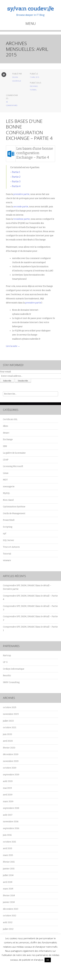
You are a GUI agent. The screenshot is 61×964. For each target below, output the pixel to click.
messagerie (9, 486)
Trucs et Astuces (11, 547)
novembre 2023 (11, 714)
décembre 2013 (10, 909)
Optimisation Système (14, 506)
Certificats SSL (10, 419)
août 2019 (8, 781)
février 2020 (9, 748)
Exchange (34, 86)
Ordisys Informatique (13, 669)
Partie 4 (16, 186)
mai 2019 (7, 788)
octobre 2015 (9, 842)
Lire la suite (13, 346)
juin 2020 (7, 734)
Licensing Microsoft (13, 466)
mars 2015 (8, 855)
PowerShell (8, 520)
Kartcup (7, 655)
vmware (7, 560)
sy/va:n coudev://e (30, 9)
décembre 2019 (10, 754)
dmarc (6, 433)
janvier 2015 (9, 868)
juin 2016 (7, 835)
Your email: (5, 371)
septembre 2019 (11, 774)
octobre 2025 (9, 707)
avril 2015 (7, 848)
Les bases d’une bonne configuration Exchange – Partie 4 (29, 129)
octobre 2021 (9, 727)
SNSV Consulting (11, 682)
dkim (5, 426)
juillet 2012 (8, 929)
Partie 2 (16, 176)
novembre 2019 (11, 761)
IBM (5, 446)
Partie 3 (16, 181)
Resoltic (7, 675)
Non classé (8, 500)
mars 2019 (8, 801)
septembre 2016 (11, 828)
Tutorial (33, 90)
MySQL (6, 493)
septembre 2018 (11, 808)
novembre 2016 (11, 821)
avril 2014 (7, 882)
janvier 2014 (9, 902)
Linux (5, 473)
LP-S (5, 662)
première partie (21, 194)
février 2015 (9, 862)
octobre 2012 (9, 915)
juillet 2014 (8, 875)
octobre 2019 (9, 768)
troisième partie (21, 219)
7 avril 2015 (34, 77)
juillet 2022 (8, 721)
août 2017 (7, 815)
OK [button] (47, 960)
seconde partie (20, 206)
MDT (5, 480)
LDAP (5, 459)
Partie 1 (16, 172)
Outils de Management (14, 513)
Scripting (7, 527)
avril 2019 (7, 794)
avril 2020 (8, 741)
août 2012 (7, 922)
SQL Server (8, 540)
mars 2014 (8, 889)
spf (4, 533)
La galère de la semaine (14, 453)
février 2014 (9, 895)
